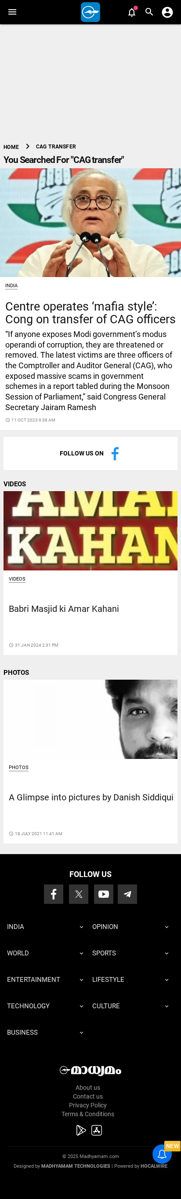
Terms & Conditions (88, 1114)
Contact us (88, 1096)
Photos (19, 767)
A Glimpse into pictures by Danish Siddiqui (91, 797)
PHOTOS (16, 673)
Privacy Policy (88, 1105)
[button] (12, 12)
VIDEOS (15, 484)
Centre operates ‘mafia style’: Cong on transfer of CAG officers (90, 313)
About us (88, 1087)
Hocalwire (154, 1166)
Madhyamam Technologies (75, 1166)
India (11, 286)
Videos (17, 579)
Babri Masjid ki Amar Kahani (64, 609)
